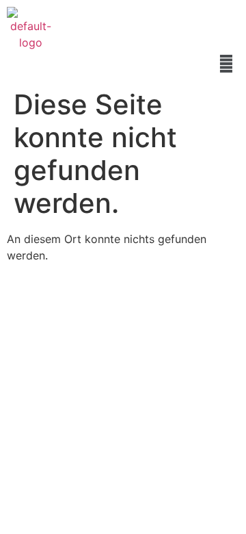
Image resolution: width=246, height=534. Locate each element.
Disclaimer (194, 347)
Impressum (53, 347)
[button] (226, 63)
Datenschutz (125, 347)
